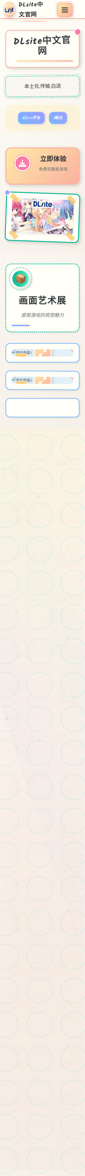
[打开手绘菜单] (65, 10)
